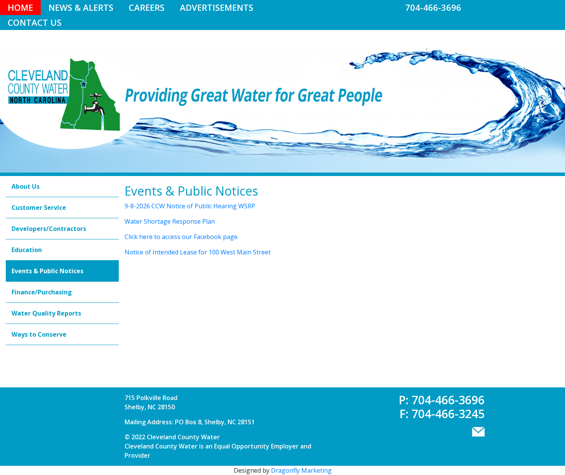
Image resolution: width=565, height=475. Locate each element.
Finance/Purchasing (42, 292)
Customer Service (39, 207)
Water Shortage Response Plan (170, 221)
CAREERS (147, 7)
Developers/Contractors (49, 228)
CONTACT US (34, 22)
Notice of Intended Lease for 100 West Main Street (198, 252)
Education (27, 250)
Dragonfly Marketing (301, 470)
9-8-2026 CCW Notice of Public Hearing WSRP (190, 206)
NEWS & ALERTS (80, 7)
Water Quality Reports (46, 313)
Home (20, 7)
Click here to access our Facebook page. (182, 237)
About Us (26, 186)
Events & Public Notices (47, 271)
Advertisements (216, 7)
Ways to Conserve (39, 334)
